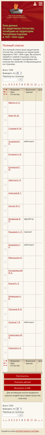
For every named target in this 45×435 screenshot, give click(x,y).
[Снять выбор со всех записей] (5, 92)
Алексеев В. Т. (15, 193)
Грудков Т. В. (14, 322)
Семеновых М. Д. (15, 336)
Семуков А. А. (14, 348)
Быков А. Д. (13, 283)
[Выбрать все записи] (5, 89)
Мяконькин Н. (15, 257)
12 (35, 84)
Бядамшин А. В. (14, 297)
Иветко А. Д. (14, 102)
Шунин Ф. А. (14, 206)
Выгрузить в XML (22, 388)
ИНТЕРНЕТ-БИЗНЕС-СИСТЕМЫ (27, 431)
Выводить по (9, 73)
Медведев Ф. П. (14, 220)
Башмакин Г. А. (14, 245)
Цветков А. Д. (14, 180)
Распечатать (22, 376)
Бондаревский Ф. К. (15, 271)
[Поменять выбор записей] (5, 94)
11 (31, 84)
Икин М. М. (13, 115)
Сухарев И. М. (15, 128)
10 (28, 84)
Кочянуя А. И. (15, 154)
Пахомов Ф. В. (15, 309)
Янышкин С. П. (15, 231)
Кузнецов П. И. (14, 168)
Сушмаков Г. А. (14, 142)
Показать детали (22, 382)
